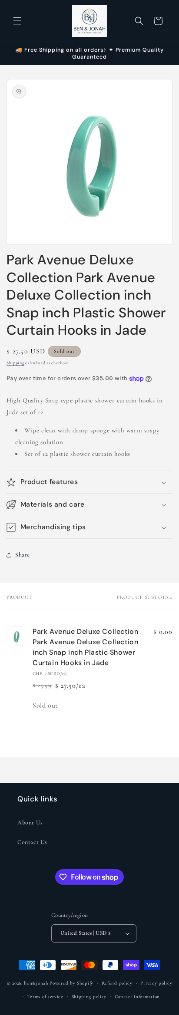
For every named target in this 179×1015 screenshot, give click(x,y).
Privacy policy (156, 983)
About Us (30, 822)
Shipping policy (89, 996)
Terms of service (45, 996)
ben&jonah (36, 983)
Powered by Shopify (71, 983)
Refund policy (117, 983)
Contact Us (32, 842)
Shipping (15, 363)
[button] (17, 20)
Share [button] (22, 554)
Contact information (137, 996)
